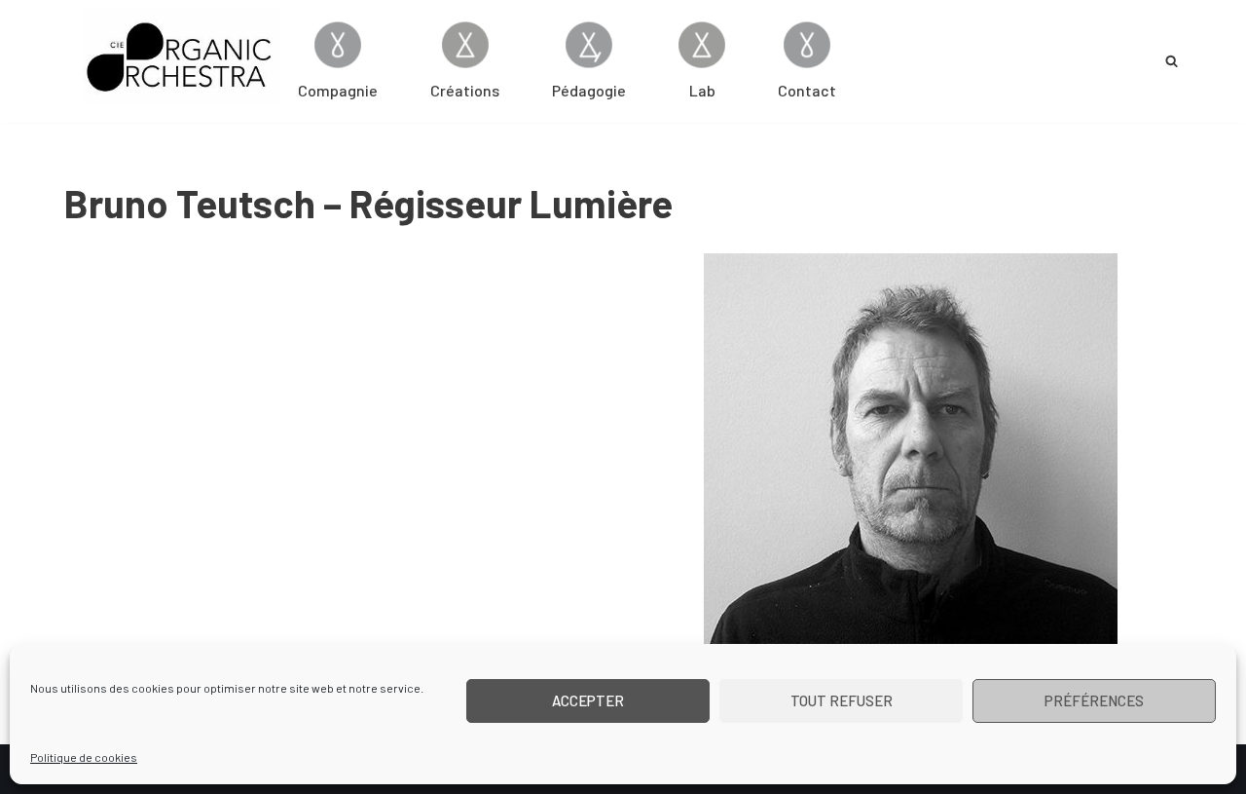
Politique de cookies (83, 757)
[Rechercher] (1171, 61)
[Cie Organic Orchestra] (181, 56)
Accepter (588, 700)
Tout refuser (841, 700)
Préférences (1094, 700)
